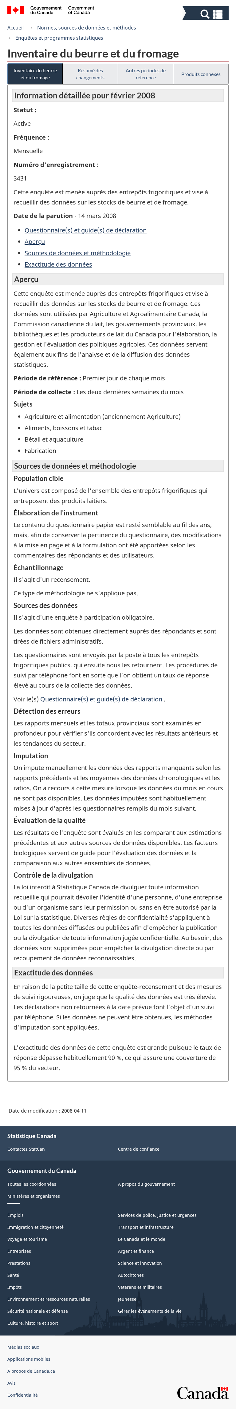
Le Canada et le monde (141, 1239)
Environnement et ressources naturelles (48, 1299)
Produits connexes (201, 74)
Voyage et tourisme (27, 1239)
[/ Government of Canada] (50, 11)
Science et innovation (140, 1263)
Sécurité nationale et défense (37, 1311)
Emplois (15, 1215)
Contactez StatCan (26, 1149)
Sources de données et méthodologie (78, 253)
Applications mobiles (28, 1359)
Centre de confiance (138, 1149)
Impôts (14, 1287)
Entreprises (19, 1251)
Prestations (18, 1263)
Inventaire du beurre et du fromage (35, 73)
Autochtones (131, 1275)
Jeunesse (127, 1299)
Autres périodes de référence (146, 73)
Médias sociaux (23, 1347)
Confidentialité (22, 1395)
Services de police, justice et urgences (157, 1215)
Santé (13, 1275)
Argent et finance (136, 1251)
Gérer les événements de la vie (150, 1311)
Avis (11, 1383)
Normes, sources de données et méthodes (86, 27)
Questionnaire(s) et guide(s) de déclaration (86, 230)
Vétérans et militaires (140, 1287)
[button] (206, 14)
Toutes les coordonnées (31, 1184)
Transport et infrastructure (146, 1227)
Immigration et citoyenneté (35, 1227)
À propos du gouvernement (146, 1184)
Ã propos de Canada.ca (31, 1371)
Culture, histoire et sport (32, 1323)
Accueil (15, 27)
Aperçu (35, 241)
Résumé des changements (90, 73)
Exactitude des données (58, 264)
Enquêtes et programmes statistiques (59, 37)
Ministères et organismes (33, 1196)
